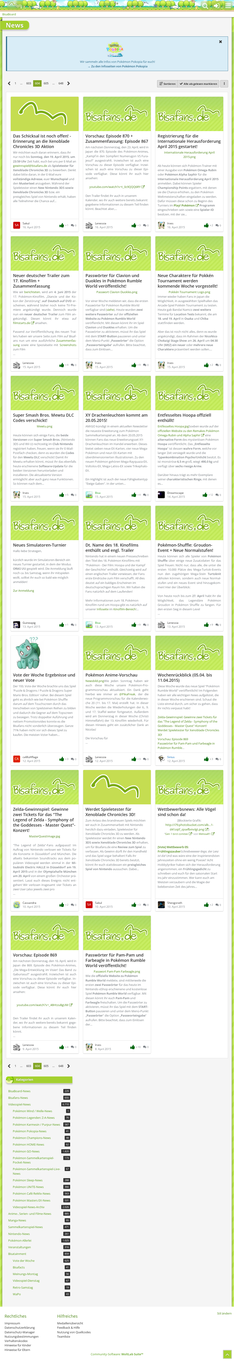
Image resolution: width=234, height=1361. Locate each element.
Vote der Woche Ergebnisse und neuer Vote (44, 677)
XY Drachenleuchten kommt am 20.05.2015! (116, 417)
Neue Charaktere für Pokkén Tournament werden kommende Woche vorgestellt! (188, 281)
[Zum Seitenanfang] (227, 1354)
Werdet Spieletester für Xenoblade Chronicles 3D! (110, 811)
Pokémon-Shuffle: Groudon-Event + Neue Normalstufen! (185, 547)
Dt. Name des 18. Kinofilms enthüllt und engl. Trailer (111, 547)
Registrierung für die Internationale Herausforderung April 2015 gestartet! (189, 141)
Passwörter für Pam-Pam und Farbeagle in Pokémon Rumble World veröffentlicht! (115, 960)
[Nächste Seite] (68, 83)
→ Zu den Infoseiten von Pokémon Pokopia (118, 66)
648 (60, 83)
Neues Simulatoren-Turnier (39, 545)
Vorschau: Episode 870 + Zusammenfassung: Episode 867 (116, 138)
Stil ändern (224, 1313)
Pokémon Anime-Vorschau (111, 675)
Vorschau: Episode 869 (35, 955)
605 (46, 83)
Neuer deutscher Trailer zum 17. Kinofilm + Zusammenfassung (41, 281)
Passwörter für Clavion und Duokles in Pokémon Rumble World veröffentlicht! (113, 281)
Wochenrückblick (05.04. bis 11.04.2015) (185, 677)
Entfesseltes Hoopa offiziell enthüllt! (184, 417)
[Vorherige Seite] (9, 83)
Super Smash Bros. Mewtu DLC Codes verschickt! (43, 417)
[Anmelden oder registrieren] (216, 5)
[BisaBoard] (12, 5)
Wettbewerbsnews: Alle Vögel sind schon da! (187, 811)
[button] (228, 5)
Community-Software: (117, 1354)
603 (28, 83)
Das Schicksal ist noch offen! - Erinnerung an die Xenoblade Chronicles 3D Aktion (42, 141)
